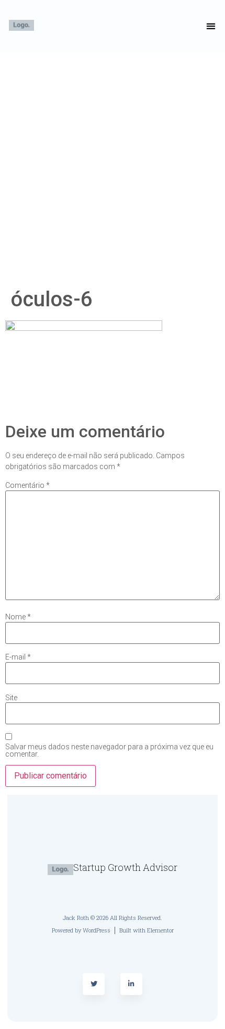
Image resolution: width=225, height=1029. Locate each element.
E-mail (18, 657)
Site (11, 697)
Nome (18, 616)
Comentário (27, 485)
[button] (211, 26)
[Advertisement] (112, 169)
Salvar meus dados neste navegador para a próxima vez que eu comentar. (109, 750)
